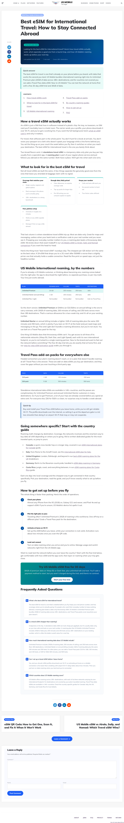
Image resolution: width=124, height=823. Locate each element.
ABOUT (76, 818)
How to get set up (73, 108)
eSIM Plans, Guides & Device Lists (32, 15)
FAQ (68, 112)
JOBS (84, 818)
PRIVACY (100, 818)
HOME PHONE (94, 3)
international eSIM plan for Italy (77, 452)
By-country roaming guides (77, 103)
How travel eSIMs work (37, 98)
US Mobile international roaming (40, 111)
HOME (15, 3)
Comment (10, 759)
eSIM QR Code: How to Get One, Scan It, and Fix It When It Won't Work (28, 726)
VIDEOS (108, 3)
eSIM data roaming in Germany (87, 463)
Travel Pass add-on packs (77, 98)
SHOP (102, 3)
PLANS (23, 3)
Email (64, 782)
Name (9, 782)
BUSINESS (84, 3)
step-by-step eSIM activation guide (38, 345)
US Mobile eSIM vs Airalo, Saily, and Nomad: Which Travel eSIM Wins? (98, 726)
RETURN (118, 818)
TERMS (109, 818)
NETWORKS (31, 3)
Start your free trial (62, 579)
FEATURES (40, 3)
